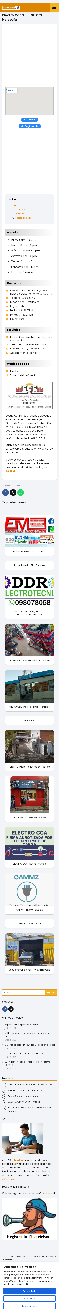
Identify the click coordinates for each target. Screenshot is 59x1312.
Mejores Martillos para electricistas (21, 1024)
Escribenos (48, 1193)
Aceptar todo (29, 1291)
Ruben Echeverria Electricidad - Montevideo (30, 1084)
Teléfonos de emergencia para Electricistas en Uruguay (27, 1034)
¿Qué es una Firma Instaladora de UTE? (23, 1053)
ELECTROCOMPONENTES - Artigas (24, 1101)
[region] (29, 1287)
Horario (18, 205)
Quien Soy (8, 1179)
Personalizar (30, 1298)
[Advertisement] (29, 57)
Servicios (19, 213)
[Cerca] (57, 1263)
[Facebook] (5, 492)
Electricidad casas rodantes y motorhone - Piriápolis (29, 1109)
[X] (13, 492)
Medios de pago (23, 217)
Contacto (20, 209)
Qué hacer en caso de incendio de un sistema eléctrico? (27, 1063)
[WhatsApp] (20, 492)
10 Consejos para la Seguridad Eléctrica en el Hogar (29, 1044)
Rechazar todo (29, 1306)
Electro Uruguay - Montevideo (23, 1096)
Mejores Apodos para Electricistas (25, 1090)
